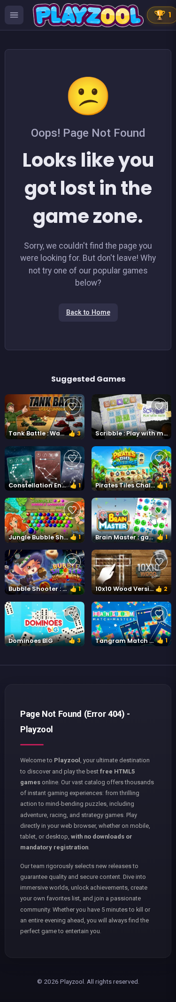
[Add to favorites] (72, 406)
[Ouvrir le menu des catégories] (14, 15)
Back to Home (88, 313)
